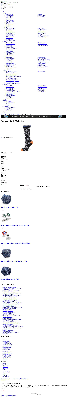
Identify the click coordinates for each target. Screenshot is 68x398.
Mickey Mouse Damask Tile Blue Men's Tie (12, 307)
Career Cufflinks (6, 356)
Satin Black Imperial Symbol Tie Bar (11, 303)
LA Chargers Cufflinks (8, 311)
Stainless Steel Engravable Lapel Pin (11, 332)
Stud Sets (5, 359)
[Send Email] (3, 395)
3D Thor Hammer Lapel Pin (9, 312)
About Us (5, 363)
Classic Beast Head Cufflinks (9, 297)
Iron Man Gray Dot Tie (8, 289)
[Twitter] (21, 378)
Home (2, 114)
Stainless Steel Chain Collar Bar (10, 296)
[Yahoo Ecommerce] (5, 378)
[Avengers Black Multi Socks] (27, 137)
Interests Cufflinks (7, 347)
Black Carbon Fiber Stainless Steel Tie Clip (12, 288)
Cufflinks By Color (7, 343)
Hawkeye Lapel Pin (7, 317)
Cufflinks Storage (7, 357)
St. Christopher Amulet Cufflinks (10, 300)
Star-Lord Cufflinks (7, 309)
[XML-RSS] (3, 379)
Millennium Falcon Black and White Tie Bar (12, 319)
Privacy (4, 374)
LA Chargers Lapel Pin (8, 320)
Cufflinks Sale (6, 341)
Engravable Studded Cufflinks (9, 321)
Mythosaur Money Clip (8, 331)
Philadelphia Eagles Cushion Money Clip (12, 327)
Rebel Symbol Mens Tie (8, 318)
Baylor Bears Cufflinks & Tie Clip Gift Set (15, 225)
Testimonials (5, 368)
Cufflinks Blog (6, 371)
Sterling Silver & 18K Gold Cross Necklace (12, 315)
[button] (34, 184)
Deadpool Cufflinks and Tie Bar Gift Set (11, 290)
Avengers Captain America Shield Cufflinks (15, 243)
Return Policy (6, 375)
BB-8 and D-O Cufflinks (8, 305)
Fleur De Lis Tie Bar (7, 313)
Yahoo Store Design (5, 386)
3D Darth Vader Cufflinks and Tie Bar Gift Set (13, 326)
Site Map (5, 372)
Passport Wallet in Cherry (8, 330)
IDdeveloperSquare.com (23, 386)
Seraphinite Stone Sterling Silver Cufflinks (12, 295)
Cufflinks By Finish (7, 346)
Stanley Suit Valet (7, 329)
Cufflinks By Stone (7, 351)
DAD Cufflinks (6, 333)
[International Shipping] (6, 4)
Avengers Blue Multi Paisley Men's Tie (14, 261)
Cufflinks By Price (7, 342)
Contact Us (5, 365)
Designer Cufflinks (7, 355)
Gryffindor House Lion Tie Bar (9, 306)
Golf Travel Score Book (8, 291)
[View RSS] (16, 378)
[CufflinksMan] (4, 1)
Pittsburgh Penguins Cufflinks (9, 287)
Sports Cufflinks (6, 348)
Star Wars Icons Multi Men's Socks (10, 325)
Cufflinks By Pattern (7, 353)
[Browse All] (3, 5)
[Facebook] (25, 378)
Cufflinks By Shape (7, 354)
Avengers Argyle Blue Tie (9, 207)
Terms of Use (6, 376)
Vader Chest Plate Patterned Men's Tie (11, 323)
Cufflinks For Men (15, 114)
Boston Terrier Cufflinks (8, 324)
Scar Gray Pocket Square (8, 294)
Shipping (5, 369)
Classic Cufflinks (7, 114)
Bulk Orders (5, 367)
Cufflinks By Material (7, 344)
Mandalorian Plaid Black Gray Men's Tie (11, 293)
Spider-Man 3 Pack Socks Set (9, 308)
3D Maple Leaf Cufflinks (8, 301)
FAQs (4, 364)
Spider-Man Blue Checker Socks (10, 299)
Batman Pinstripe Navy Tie (10, 279)
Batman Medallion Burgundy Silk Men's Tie (12, 302)
